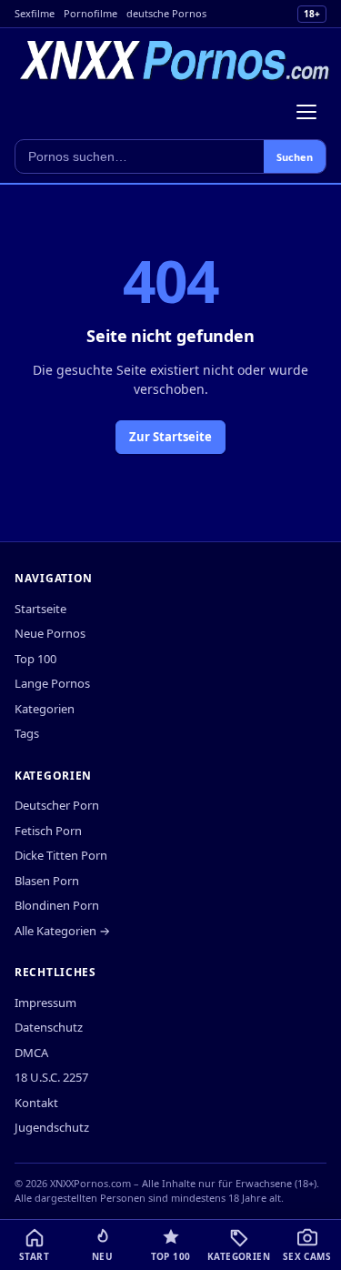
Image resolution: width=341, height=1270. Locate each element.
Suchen (294, 157)
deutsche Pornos (166, 13)
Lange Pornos (52, 683)
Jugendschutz (52, 1127)
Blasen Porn (47, 880)
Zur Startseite (170, 436)
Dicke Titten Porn (61, 855)
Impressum (45, 1002)
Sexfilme (35, 13)
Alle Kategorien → (62, 930)
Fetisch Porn (48, 830)
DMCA (31, 1052)
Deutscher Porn (57, 805)
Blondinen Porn (57, 905)
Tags (27, 733)
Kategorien (45, 709)
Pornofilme (90, 13)
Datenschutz (49, 1027)
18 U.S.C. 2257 (51, 1077)
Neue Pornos (50, 633)
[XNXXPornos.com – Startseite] (175, 61)
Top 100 (35, 658)
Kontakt (36, 1102)
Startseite (40, 608)
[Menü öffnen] (306, 112)
